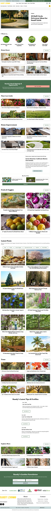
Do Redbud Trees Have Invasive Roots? (9, 382)
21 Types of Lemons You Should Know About (13, 231)
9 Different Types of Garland (32, 467)
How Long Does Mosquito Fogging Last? (10, 467)
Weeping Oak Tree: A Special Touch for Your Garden (37, 394)
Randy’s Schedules (15, 0)
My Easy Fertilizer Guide (27, 429)
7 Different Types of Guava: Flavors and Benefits (38, 232)
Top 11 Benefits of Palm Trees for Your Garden (11, 394)
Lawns (29, 3)
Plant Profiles (32, 3)
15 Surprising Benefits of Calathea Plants (35, 455)
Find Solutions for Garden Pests (32, 45)
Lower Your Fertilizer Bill (27, 416)
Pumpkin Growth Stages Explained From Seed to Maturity (13, 210)
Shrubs (20, 3)
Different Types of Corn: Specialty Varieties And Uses (13, 267)
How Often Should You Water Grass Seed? (35, 119)
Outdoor (32, 13)
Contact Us (22, 507)
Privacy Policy (27, 507)
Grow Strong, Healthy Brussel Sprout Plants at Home (12, 119)
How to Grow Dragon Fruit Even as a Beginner (11, 107)
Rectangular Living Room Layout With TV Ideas (11, 61)
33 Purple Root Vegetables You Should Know (38, 210)
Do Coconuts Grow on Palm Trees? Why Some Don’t (38, 354)
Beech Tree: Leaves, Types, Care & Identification (38, 332)
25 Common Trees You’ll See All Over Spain (10, 371)
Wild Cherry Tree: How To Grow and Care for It (36, 382)
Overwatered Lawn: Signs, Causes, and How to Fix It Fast (42, 180)
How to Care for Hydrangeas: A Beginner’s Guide (36, 107)
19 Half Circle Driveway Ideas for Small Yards (39, 18)
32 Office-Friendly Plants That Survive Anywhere (17, 180)
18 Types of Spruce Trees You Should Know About (13, 289)
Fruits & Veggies (24, 3)
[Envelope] (50, 3)
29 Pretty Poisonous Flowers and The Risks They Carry (38, 311)
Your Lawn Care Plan (26, 404)
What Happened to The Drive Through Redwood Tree (38, 289)
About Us (19, 507)
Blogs (16, 507)
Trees (17, 3)
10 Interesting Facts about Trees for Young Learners (13, 354)
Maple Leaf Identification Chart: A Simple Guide (36, 371)
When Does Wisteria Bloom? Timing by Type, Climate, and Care (13, 332)
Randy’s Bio (8, 0)
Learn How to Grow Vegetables (19, 45)
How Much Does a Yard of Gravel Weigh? (10, 149)
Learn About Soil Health (44, 45)
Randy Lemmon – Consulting (43, 499)
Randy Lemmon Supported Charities (42, 502)
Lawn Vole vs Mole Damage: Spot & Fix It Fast (11, 455)
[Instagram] (47, 3)
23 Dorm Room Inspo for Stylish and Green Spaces (37, 74)
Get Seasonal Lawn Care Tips (6, 45)
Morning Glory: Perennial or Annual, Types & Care (12, 311)
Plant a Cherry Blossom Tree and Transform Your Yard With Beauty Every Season (38, 267)
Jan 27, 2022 (24, 427)
